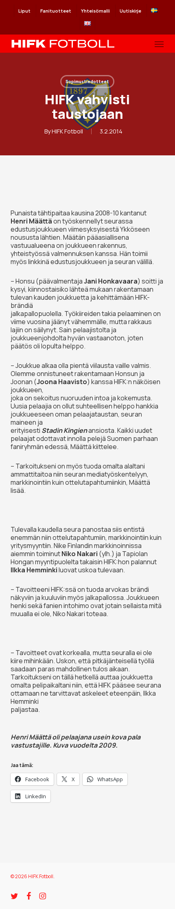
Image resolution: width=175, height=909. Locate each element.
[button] (159, 44)
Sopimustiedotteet (87, 81)
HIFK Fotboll (67, 131)
